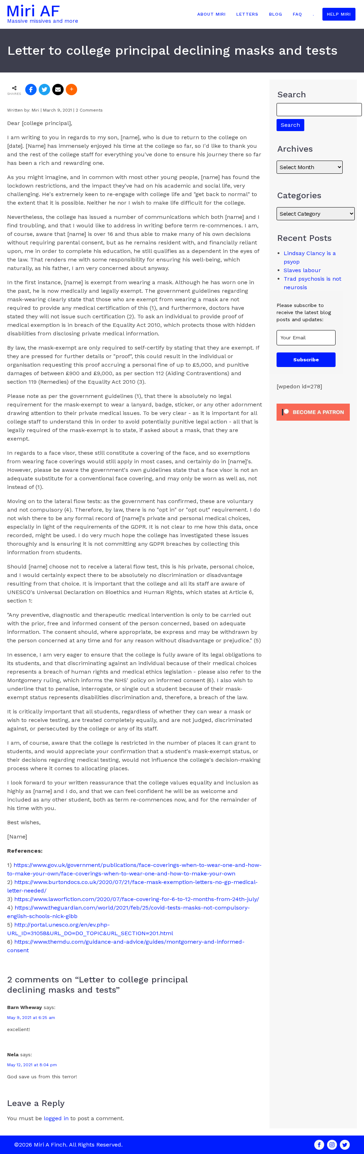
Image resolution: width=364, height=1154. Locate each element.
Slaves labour (302, 270)
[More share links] (71, 89)
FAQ (297, 14)
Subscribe (306, 359)
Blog (275, 14)
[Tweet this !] (44, 89)
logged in (56, 1118)
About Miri (211, 14)
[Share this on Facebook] (31, 89)
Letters (247, 14)
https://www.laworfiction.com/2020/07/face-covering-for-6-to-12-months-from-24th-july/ (136, 899)
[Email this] (58, 89)
